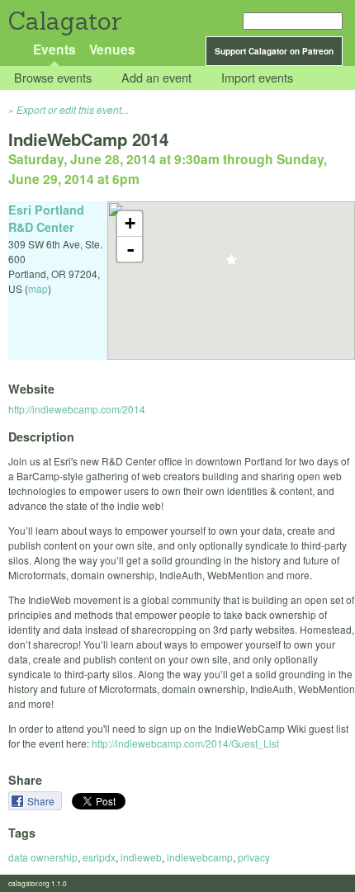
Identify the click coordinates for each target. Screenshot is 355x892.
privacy (254, 857)
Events (54, 49)
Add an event (156, 78)
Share (42, 801)
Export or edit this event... (73, 109)
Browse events (53, 78)
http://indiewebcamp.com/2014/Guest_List (185, 743)
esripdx (99, 857)
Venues (112, 49)
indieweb (141, 857)
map (38, 288)
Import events (257, 78)
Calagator (64, 21)
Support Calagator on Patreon (274, 51)
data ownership (43, 857)
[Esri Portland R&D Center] (231, 264)
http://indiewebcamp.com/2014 (76, 409)
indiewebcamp (200, 857)
